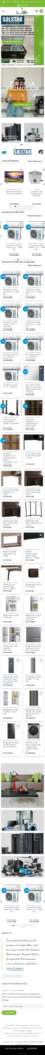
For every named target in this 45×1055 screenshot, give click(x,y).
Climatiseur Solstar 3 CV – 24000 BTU (11, 355)
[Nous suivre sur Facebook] (4, 976)
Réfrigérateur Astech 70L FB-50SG (34, 586)
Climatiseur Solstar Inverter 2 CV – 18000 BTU (34, 292)
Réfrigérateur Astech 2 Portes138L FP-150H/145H (34, 617)
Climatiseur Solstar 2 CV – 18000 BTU (34, 355)
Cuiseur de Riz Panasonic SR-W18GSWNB (28, 194)
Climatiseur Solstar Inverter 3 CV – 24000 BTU (11, 292)
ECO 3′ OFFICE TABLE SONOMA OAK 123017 (11, 492)
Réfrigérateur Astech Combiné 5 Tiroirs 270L (11, 712)
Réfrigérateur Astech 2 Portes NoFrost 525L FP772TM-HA (11, 745)
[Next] (42, 134)
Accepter (32, 1048)
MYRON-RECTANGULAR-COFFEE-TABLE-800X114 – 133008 (32, 555)
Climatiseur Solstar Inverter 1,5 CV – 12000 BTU (10, 324)
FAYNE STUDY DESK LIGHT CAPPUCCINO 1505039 (10, 523)
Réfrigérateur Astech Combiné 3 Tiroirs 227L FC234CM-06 (34, 648)
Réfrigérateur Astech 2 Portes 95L (11, 616)
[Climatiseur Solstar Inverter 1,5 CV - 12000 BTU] (23, 900)
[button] (3, 11)
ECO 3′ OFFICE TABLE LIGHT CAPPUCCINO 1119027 (33, 456)
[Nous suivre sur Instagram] (8, 976)
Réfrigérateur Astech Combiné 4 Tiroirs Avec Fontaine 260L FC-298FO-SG (11, 680)
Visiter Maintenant (35, 161)
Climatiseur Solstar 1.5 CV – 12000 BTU (10, 386)
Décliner (22, 1053)
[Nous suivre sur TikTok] (12, 976)
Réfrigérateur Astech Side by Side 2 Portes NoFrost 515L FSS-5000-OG (34, 713)
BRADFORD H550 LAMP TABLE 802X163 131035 (34, 523)
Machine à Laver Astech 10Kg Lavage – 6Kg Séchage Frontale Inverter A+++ (33, 747)
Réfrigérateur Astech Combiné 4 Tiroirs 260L (34, 679)
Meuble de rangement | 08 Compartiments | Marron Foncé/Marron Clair (10, 458)
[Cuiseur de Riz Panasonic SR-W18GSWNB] (29, 177)
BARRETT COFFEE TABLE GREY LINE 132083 (9, 554)
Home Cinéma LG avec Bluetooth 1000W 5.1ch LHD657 (11, 421)
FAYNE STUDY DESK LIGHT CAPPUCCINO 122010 (33, 492)
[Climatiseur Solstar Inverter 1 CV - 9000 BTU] (29, 231)
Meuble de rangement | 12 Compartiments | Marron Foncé (32, 422)
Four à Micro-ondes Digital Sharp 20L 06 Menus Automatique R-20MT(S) (33, 388)
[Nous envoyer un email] (16, 976)
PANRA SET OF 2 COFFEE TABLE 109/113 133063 (9, 587)
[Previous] (2, 134)
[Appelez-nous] (20, 976)
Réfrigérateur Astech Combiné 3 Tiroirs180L (11, 648)
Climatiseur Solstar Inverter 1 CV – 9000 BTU (28, 247)
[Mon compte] (41, 11)
